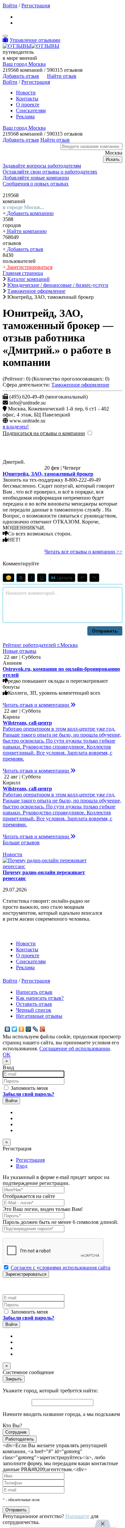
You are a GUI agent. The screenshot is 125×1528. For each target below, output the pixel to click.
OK (7, 1054)
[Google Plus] (42, 1029)
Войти (10, 5)
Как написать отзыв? (40, 998)
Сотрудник (16, 1432)
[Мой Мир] (28, 1029)
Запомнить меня (28, 1088)
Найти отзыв (61, 76)
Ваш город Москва (24, 64)
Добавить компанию (30, 213)
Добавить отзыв (24, 249)
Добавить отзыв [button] (21, 76)
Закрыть (13, 1378)
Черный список (33, 1010)
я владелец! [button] (16, 426)
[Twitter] (14, 1029)
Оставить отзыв (34, 1004)
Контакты (27, 98)
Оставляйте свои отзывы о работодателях (50, 172)
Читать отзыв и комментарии (36, 705)
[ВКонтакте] (7, 1029)
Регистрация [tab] (30, 1160)
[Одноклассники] (21, 1029)
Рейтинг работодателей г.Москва (40, 645)
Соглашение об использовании (74, 1048)
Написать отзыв (34, 992)
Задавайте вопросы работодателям (42, 166)
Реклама (25, 116)
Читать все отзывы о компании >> (83, 551)
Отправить (105, 631)
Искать (113, 159)
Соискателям (31, 110)
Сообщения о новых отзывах (36, 183)
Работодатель (19, 1439)
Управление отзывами (35, 40)
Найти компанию (26, 231)
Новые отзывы (19, 651)
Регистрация (35, 5)
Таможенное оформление (80, 385)
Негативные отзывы (39, 1016)
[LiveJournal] (35, 1029)
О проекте (27, 104)
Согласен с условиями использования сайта (60, 1267)
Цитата (64, 577)
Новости (26, 92)
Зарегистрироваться (29, 267)
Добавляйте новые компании (36, 177)
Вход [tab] (21, 1166)
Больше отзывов (21, 842)
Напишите (77, 1516)
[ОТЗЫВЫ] (31, 46)
